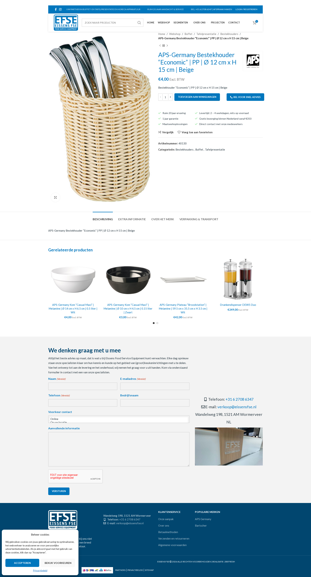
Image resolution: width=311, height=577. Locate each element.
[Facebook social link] (56, 9)
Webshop (175, 33)
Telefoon (59, 395)
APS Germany (203, 519)
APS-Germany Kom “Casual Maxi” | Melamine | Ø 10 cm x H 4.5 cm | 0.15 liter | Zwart (127, 308)
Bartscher (201, 525)
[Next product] (167, 46)
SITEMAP (149, 570)
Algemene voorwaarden (172, 545)
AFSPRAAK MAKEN (222, 9)
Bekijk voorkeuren (58, 562)
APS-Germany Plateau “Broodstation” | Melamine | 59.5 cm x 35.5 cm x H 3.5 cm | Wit (183, 308)
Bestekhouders (229, 33)
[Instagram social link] (60, 9)
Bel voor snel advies (247, 97)
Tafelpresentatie (206, 33)
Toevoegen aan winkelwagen (197, 96)
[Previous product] (160, 46)
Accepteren (22, 562)
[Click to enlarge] (55, 197)
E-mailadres (133, 378)
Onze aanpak (165, 519)
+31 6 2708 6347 (204, 9)
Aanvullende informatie (64, 428)
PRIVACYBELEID (135, 570)
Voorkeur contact (60, 411)
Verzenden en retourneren (173, 538)
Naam (57, 378)
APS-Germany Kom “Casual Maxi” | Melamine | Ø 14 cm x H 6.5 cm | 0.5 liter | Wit (73, 308)
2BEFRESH (229, 561)
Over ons (163, 525)
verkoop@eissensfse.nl (236, 406)
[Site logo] (66, 22)
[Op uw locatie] (119, 422)
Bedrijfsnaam (129, 395)
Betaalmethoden (168, 532)
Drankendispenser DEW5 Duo (238, 304)
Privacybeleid (40, 570)
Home (161, 33)
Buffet (188, 33)
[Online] (119, 419)
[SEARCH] (139, 23)
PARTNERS (120, 570)
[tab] (103, 217)
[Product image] (73, 278)
